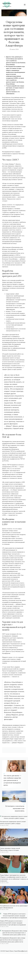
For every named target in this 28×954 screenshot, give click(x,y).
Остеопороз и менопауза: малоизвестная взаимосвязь (14, 808)
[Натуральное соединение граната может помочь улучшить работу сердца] (14, 818)
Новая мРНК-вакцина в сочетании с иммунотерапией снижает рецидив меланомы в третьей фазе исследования (13, 923)
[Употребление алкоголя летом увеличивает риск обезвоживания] (14, 902)
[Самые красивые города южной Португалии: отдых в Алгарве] (14, 845)
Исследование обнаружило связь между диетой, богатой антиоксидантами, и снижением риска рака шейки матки (12, 940)
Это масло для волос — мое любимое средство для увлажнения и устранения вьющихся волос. (12, 780)
